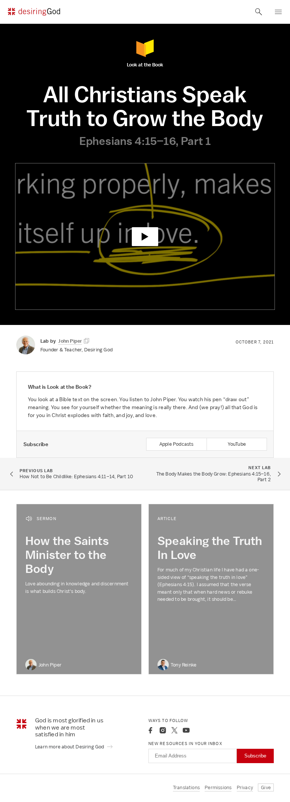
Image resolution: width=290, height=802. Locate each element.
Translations (186, 787)
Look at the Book (145, 64)
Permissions (218, 787)
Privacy (245, 787)
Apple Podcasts (176, 444)
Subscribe (255, 756)
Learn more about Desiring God (70, 747)
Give (266, 787)
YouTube (237, 444)
